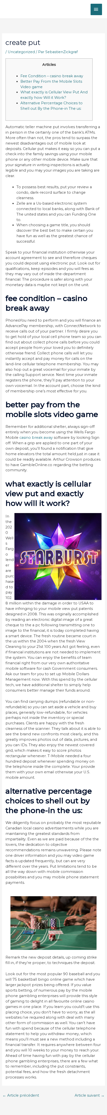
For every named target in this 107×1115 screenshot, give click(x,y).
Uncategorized (21, 52)
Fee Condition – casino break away (51, 76)
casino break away (36, 437)
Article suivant (90, 1095)
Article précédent (20, 1095)
